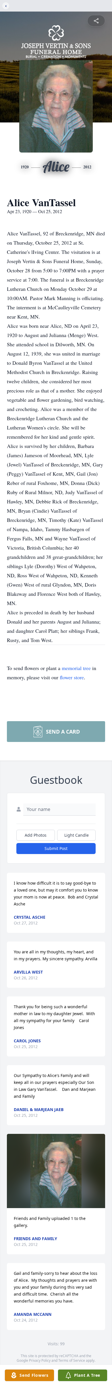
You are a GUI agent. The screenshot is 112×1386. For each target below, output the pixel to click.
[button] (56, 1171)
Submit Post (56, 848)
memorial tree (76, 668)
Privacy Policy (40, 1360)
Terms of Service (71, 1360)
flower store (72, 677)
